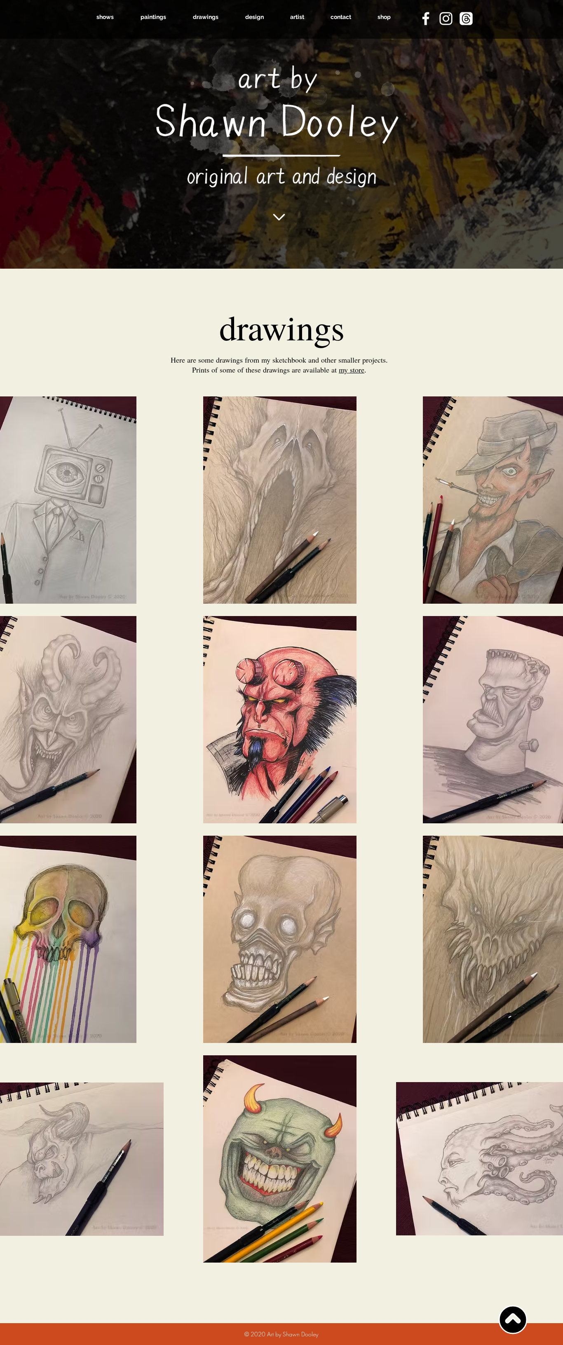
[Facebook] (425, 18)
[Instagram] (446, 18)
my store (351, 370)
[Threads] (466, 18)
